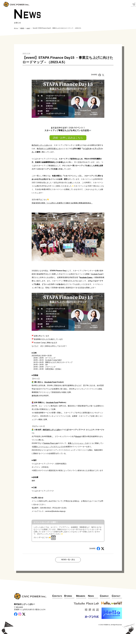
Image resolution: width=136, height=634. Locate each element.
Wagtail (78, 436)
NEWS (22, 28)
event (28, 28)
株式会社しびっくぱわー (41, 145)
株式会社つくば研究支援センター (49, 148)
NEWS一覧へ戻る (68, 559)
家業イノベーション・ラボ (78, 443)
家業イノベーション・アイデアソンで (47, 447)
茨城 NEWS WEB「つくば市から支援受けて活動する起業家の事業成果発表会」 (62, 203)
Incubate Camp (86, 277)
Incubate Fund (96, 274)
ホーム (16, 28)
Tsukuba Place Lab (50, 443)
